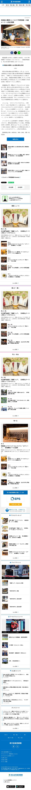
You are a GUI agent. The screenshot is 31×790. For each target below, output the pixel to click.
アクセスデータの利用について (8, 755)
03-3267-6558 (9, 61)
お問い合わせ (4, 757)
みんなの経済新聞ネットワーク (15, 775)
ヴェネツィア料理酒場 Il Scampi (10, 177)
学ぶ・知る (28, 5)
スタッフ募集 (4, 761)
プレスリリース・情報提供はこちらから (10, 753)
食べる (7, 5)
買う (17, 5)
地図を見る (15, 139)
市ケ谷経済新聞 (15, 2)
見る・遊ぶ (12, 5)
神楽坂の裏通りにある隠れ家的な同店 (14, 65)
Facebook (13, 746)
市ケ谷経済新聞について (7, 751)
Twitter (17, 746)
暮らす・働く (22, 5)
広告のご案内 (4, 759)
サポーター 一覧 (15, 504)
